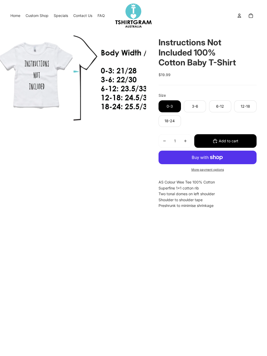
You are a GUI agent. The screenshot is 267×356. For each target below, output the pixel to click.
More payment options (207, 169)
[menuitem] (15, 15)
